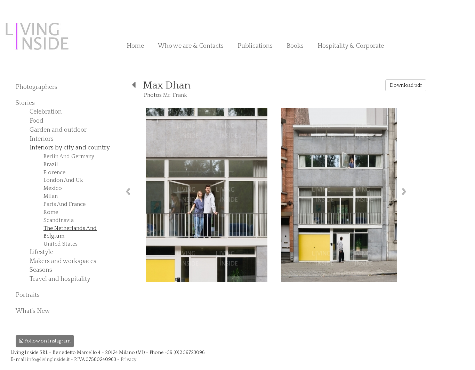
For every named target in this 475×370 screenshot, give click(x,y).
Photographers (36, 87)
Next (404, 191)
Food (36, 120)
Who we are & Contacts (191, 46)
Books (295, 46)
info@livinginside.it (48, 359)
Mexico (52, 188)
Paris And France (64, 204)
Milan (50, 196)
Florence (54, 172)
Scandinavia (58, 220)
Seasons (41, 270)
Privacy (128, 359)
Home (135, 46)
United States (60, 244)
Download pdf (406, 85)
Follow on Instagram (47, 341)
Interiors (42, 139)
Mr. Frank (175, 95)
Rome (50, 212)
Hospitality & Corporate (350, 46)
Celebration (46, 111)
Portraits (28, 295)
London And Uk (63, 180)
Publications (255, 46)
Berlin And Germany (68, 156)
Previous (128, 191)
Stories (25, 103)
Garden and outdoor (58, 129)
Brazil (50, 164)
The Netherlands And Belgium (70, 232)
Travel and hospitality (60, 279)
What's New (33, 311)
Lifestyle (41, 252)
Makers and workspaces (63, 261)
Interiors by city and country (70, 147)
